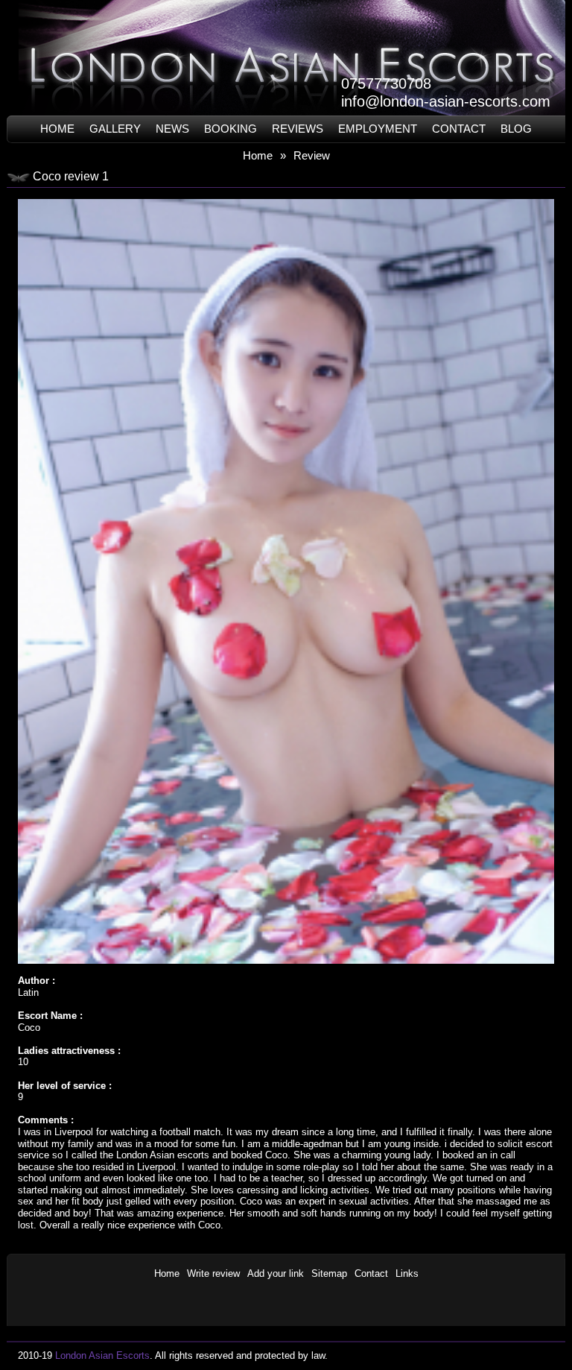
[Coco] (286, 195)
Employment (377, 128)
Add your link (275, 1273)
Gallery (115, 128)
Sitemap (329, 1273)
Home (57, 128)
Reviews (297, 128)
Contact (459, 128)
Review (311, 155)
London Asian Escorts (102, 1355)
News (172, 128)
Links (407, 1273)
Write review (213, 1273)
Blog (516, 128)
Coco (29, 1027)
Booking (230, 128)
